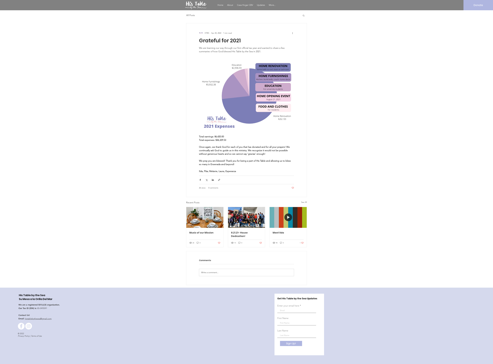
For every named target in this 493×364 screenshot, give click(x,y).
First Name (282, 318)
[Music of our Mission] (204, 217)
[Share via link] (219, 180)
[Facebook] (21, 326)
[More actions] (292, 33)
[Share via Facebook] (200, 180)
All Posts (190, 15)
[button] (303, 15)
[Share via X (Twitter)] (206, 180)
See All (304, 202)
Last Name (282, 330)
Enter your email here (288, 306)
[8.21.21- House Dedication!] (246, 217)
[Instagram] (28, 326)
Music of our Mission (201, 232)
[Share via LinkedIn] (213, 180)
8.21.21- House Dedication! (239, 234)
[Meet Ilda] (288, 217)
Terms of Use (36, 336)
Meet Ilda (278, 232)
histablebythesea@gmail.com (38, 318)
